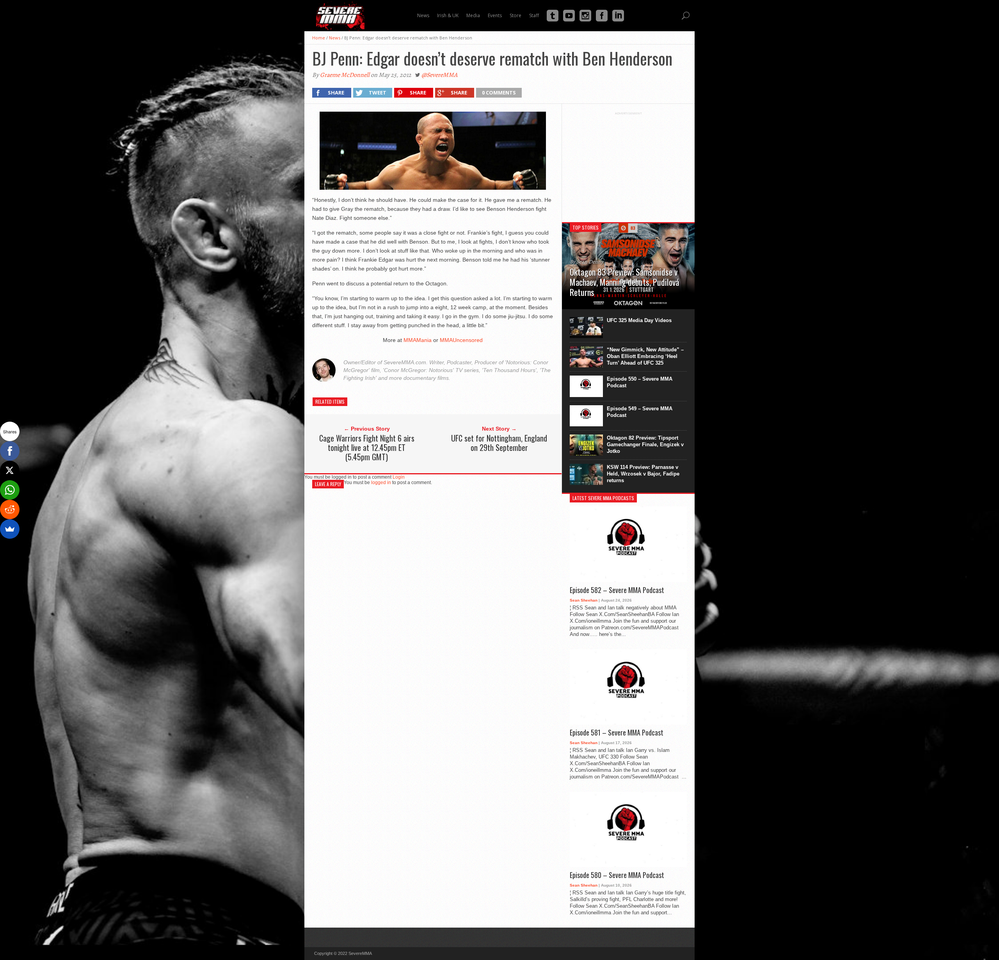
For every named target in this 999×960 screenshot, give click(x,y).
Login (399, 477)
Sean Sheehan (583, 600)
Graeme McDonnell (345, 75)
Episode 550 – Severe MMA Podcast (639, 382)
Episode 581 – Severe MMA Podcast (616, 732)
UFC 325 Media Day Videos (639, 320)
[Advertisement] (628, 164)
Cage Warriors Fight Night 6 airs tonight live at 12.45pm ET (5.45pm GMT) (366, 447)
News (334, 38)
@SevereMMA (439, 75)
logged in (381, 482)
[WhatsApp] (10, 490)
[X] (10, 470)
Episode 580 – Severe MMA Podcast (617, 875)
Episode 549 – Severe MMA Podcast (639, 412)
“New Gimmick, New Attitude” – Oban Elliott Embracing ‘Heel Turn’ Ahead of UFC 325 (645, 356)
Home (318, 38)
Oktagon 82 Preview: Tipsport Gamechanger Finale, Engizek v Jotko (645, 444)
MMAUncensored (461, 340)
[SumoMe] (10, 529)
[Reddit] (10, 509)
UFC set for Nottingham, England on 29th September (499, 442)
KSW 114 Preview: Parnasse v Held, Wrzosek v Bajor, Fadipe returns (643, 473)
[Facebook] (10, 451)
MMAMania (418, 340)
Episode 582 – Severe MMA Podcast (617, 590)
